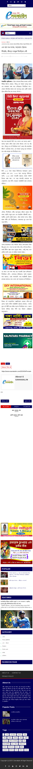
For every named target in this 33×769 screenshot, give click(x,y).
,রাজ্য (26, 56)
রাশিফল (4, 655)
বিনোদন (4, 646)
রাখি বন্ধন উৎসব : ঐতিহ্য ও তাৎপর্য (17, 580)
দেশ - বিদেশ (5, 643)
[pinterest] (25, 1)
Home (3, 42)
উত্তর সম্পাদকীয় (13, 740)
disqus (16, 406)
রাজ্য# (7, 363)
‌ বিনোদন (19, 734)
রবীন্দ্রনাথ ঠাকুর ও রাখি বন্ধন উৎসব (17, 588)
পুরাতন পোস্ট (27, 401)
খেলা (3, 637)
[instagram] (21, 1)
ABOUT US (5, 673)
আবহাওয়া (5, 740)
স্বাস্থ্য (26, 750)
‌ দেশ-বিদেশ (12, 734)
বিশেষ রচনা (5, 649)
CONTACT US (16, 673)
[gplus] (23, 766)
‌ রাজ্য (25, 734)
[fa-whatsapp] (11, 1)
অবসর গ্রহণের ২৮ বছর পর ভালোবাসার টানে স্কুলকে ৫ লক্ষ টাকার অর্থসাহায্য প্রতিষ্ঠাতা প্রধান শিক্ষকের (19, 574)
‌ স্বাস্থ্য (9, 737)
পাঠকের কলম (22, 743)
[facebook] (7, 1)
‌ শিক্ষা (4, 737)
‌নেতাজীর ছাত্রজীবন (15, 712)
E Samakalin (16, 760)
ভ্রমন (17, 747)
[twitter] (18, 1)
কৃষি (20, 740)
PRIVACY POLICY (8, 676)
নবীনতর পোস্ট (5, 401)
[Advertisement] (16, 465)
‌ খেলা (7, 734)
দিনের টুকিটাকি (6, 640)
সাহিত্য (21, 750)
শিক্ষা (16, 750)
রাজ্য (8, 42)
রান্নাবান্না (5, 750)
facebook (26, 406)
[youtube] (14, 1)
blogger (6, 406)
